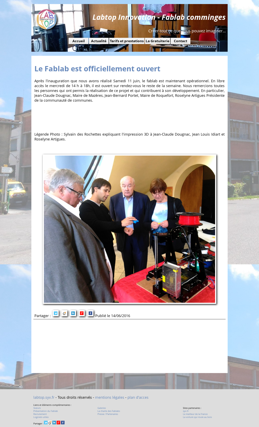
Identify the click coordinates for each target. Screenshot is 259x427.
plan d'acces (138, 397)
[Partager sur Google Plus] (82, 313)
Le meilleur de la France (195, 413)
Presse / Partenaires (108, 413)
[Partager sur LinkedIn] (73, 313)
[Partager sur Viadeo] (64, 313)
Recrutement (40, 413)
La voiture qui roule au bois (197, 417)
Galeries (102, 407)
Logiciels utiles (41, 417)
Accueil (78, 41)
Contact (180, 41)
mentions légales (109, 397)
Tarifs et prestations (127, 41)
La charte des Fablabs (109, 410)
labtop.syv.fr (43, 397)
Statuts (37, 407)
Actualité (98, 41)
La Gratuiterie (157, 41)
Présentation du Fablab (45, 410)
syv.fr (186, 410)
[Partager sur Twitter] (55, 313)
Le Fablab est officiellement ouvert (97, 69)
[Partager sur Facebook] (90, 313)
